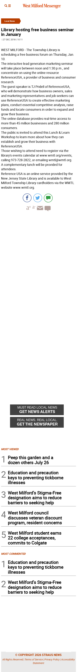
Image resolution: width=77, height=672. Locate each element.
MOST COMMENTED (13, 553)
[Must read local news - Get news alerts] (43, 410)
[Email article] (39, 211)
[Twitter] (37, 197)
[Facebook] (27, 197)
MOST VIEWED (10, 449)
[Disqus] (38, 259)
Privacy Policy (52, 659)
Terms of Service (34, 659)
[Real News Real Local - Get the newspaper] (43, 423)
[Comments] (48, 197)
